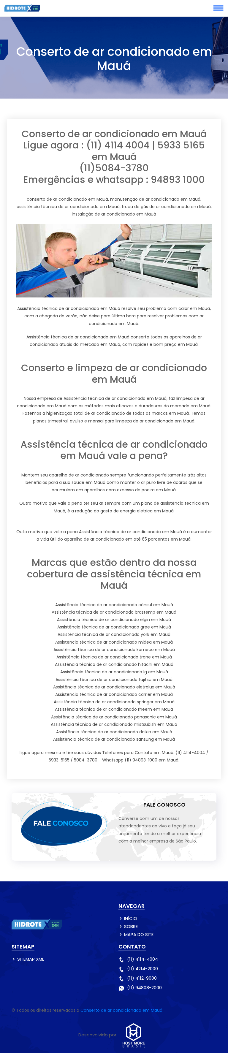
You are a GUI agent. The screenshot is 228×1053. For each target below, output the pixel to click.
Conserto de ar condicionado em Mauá (121, 1010)
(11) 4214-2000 (142, 968)
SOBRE (131, 926)
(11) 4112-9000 (142, 978)
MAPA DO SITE (138, 934)
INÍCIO (130, 918)
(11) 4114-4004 (142, 959)
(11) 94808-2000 (144, 987)
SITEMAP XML (30, 959)
